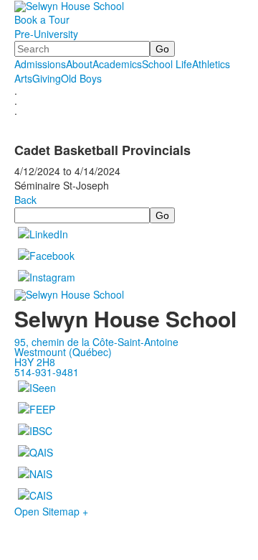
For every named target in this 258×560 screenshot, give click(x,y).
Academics (117, 64)
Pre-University (46, 34)
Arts (23, 78)
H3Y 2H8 (34, 362)
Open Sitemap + (51, 511)
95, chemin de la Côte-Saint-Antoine (96, 342)
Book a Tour (42, 19)
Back (25, 199)
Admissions (40, 64)
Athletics (211, 64)
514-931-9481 (46, 372)
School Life (167, 64)
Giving (46, 78)
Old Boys (81, 78)
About (79, 64)
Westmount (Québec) (63, 352)
